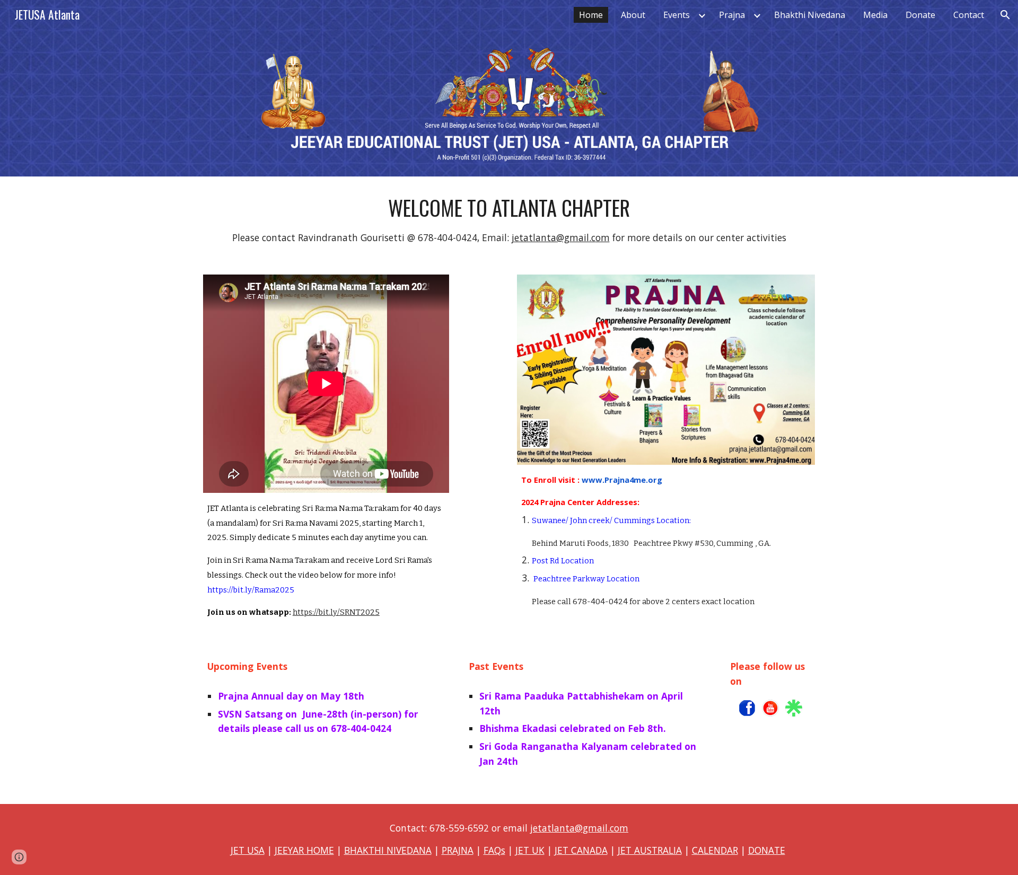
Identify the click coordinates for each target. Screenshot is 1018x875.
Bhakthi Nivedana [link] (809, 15)
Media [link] (875, 15)
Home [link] (591, 15)
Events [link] (676, 15)
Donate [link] (920, 15)
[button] (1005, 15)
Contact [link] (968, 15)
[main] (509, 219)
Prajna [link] (732, 15)
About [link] (633, 15)
